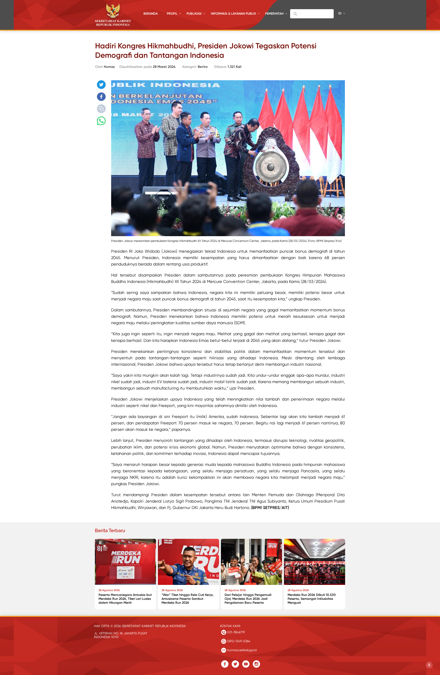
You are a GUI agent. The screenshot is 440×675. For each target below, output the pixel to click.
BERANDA (150, 14)
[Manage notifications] (429, 665)
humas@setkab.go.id (241, 650)
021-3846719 (235, 632)
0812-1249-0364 (238, 641)
